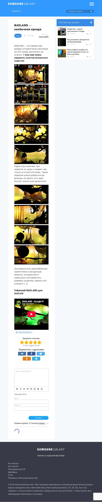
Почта (17, 405)
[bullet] (34, 388)
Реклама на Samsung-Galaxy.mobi (23, 478)
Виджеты (16, 11)
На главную (13, 463)
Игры (18, 36)
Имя (16, 398)
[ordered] (31, 388)
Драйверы (12, 472)
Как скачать (13, 466)
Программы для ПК (16, 469)
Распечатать (25, 332)
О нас (10, 475)
